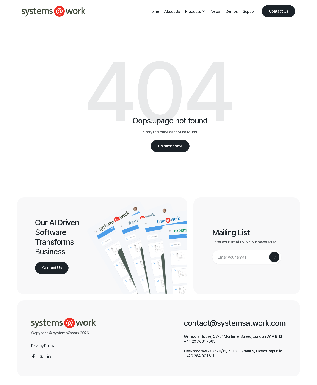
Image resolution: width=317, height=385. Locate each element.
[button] (195, 11)
